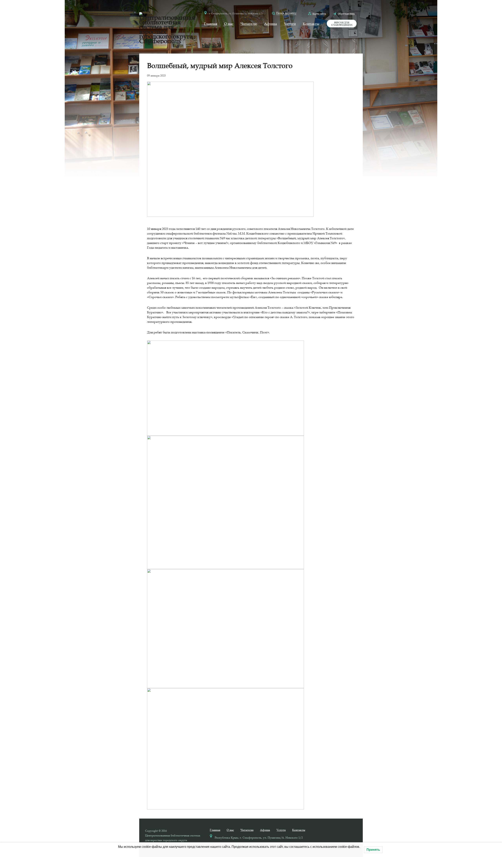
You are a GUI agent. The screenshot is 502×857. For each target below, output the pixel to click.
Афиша (270, 24)
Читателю (248, 24)
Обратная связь (346, 13)
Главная (210, 24)
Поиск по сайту (286, 13)
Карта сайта (319, 13)
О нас (228, 24)
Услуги (290, 24)
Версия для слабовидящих (341, 23)
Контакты (311, 24)
